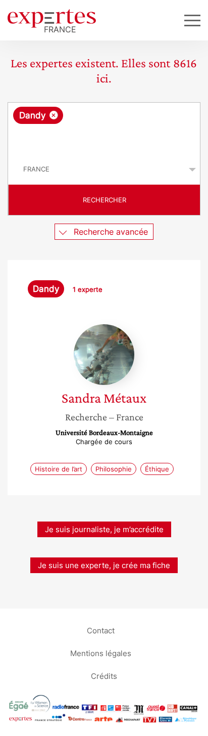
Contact (101, 630)
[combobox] (104, 128)
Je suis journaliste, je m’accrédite (104, 529)
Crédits (104, 675)
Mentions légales (100, 653)
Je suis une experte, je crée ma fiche (104, 565)
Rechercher (104, 200)
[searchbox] (104, 139)
